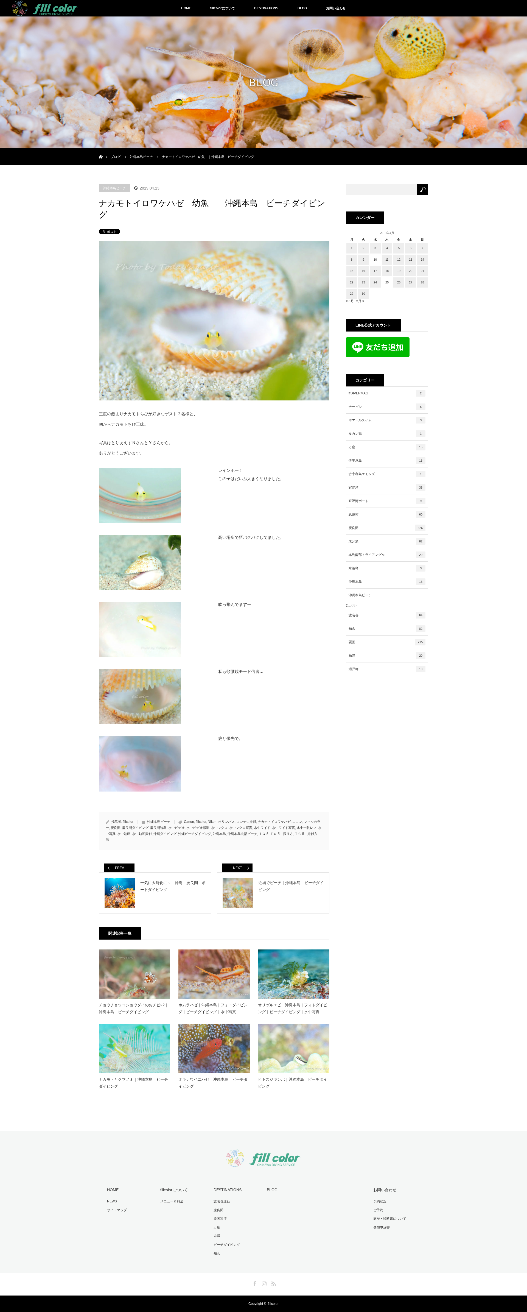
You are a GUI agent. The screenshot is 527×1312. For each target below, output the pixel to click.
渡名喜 (385, 615)
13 (410, 259)
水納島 (385, 568)
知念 (385, 629)
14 (422, 259)
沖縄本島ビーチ (114, 188)
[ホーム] (100, 150)
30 (363, 293)
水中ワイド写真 (283, 828)
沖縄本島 (219, 834)
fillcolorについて (222, 8)
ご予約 (378, 1210)
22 (351, 282)
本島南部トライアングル (385, 555)
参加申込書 (381, 1227)
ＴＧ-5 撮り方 (281, 834)
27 (410, 282)
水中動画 (123, 834)
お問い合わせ (336, 8)
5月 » (360, 301)
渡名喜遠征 (222, 1201)
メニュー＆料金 (171, 1201)
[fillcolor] (263, 1164)
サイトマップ (117, 1210)
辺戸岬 (385, 669)
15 (351, 270)
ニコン (297, 822)
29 (351, 293)
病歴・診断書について (389, 1219)
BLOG (302, 8)
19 (398, 270)
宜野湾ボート (385, 501)
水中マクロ (219, 828)
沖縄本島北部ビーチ (242, 834)
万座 (385, 447)
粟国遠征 (220, 1219)
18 (387, 270)
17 (375, 270)
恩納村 (385, 514)
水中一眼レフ (306, 828)
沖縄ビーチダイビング (194, 834)
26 (398, 282)
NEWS (112, 1201)
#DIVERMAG (385, 393)
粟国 (386, 642)
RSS (273, 1282)
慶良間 (115, 828)
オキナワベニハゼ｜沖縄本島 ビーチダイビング (213, 1082)
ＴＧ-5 (263, 834)
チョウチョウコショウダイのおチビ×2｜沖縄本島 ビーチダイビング (134, 1008)
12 (398, 259)
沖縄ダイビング (164, 834)
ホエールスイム (385, 420)
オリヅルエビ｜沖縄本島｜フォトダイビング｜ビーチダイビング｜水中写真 (292, 1008)
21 (422, 270)
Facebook (254, 1282)
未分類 (385, 541)
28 (422, 282)
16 (363, 270)
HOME (186, 8)
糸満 (385, 656)
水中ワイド (262, 828)
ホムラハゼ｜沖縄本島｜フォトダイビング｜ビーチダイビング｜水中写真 (213, 1008)
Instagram (263, 1282)
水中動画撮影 (142, 834)
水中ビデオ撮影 (197, 828)
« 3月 (350, 301)
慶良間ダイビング (135, 828)
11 (386, 259)
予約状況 (379, 1201)
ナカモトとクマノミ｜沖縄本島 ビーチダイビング (133, 1082)
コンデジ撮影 (246, 822)
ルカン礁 (385, 434)
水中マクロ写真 (240, 828)
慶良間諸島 (158, 828)
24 (375, 282)
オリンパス (226, 822)
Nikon (212, 822)
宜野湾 (385, 487)
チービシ (385, 407)
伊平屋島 (385, 461)
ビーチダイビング (227, 1245)
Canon (189, 822)
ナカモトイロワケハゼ (274, 822)
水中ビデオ (176, 828)
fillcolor (128, 822)
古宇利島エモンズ (385, 474)
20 (410, 270)
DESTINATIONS (266, 8)
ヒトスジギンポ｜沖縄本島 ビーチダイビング (292, 1082)
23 (363, 282)
